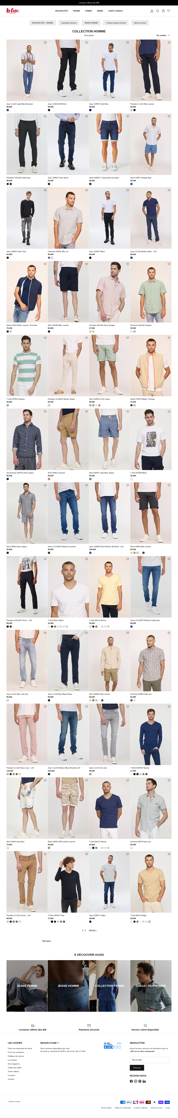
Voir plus (46, 941)
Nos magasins (14, 1064)
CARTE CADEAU (115, 11)
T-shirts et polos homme (116, 23)
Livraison (11, 1075)
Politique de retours (16, 1056)
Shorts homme (140, 23)
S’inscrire (137, 1068)
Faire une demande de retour (20, 1048)
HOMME (76, 11)
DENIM (100, 11)
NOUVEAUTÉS (61, 11)
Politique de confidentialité (123, 1108)
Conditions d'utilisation (141, 1108)
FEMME (88, 11)
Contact (11, 1079)
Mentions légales (106, 1108)
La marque (12, 1060)
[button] (45, 43)
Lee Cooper (16, 1101)
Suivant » (93, 930)
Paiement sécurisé (156, 1108)
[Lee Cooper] (13, 11)
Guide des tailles (15, 1068)
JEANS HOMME (91, 23)
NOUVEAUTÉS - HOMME (42, 23)
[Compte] (151, 11)
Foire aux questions (16, 1052)
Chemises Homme (68, 23)
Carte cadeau (13, 1071)
